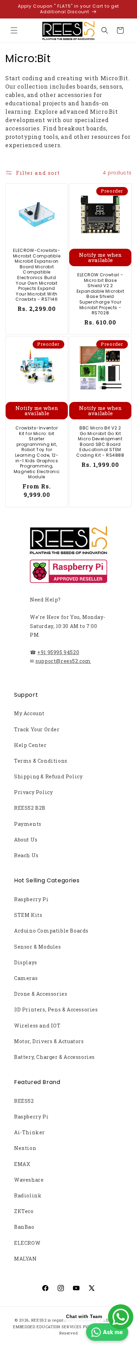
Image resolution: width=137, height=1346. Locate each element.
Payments (27, 824)
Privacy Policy (33, 792)
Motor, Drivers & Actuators (49, 1041)
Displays (25, 962)
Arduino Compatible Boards (51, 930)
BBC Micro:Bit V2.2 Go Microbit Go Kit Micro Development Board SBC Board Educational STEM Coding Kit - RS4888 (100, 441)
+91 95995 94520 (58, 652)
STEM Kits (28, 915)
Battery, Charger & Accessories (54, 1057)
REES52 (24, 1101)
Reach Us (26, 855)
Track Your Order (37, 729)
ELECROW (27, 1243)
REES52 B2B (30, 808)
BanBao (24, 1227)
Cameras (26, 978)
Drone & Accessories (40, 993)
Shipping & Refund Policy (48, 776)
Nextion (25, 1148)
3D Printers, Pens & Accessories (56, 1009)
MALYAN (25, 1258)
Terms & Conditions (40, 760)
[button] (14, 30)
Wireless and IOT (37, 1025)
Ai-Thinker (29, 1132)
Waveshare (29, 1179)
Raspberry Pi (31, 899)
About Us (26, 839)
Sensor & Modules (37, 946)
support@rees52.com (63, 661)
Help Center (30, 745)
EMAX (22, 1164)
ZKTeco (24, 1211)
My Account (29, 713)
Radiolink (27, 1195)
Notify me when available (100, 257)
